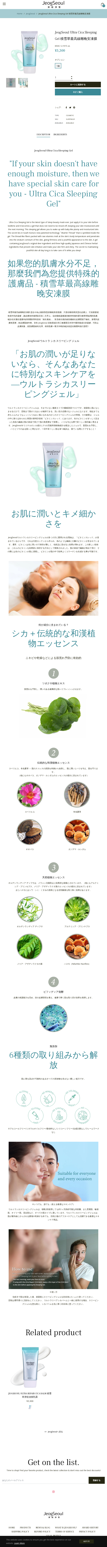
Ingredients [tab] (60, 134)
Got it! (86, 1541)
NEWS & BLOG (43, 1527)
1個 (58, 66)
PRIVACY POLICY (87, 1531)
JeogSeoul (30, 13)
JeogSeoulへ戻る (55, 1432)
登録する (97, 1480)
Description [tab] (43, 134)
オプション (60, 59)
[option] (30, 1379)
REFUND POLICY (42, 1531)
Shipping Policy (20, 1531)
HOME (12, 1527)
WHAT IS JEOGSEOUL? (66, 1527)
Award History (90, 1527)
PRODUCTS (25, 1527)
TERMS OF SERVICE (64, 1531)
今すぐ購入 (78, 92)
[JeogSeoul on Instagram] (53, 1491)
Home (19, 13)
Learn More (19, 1543)
